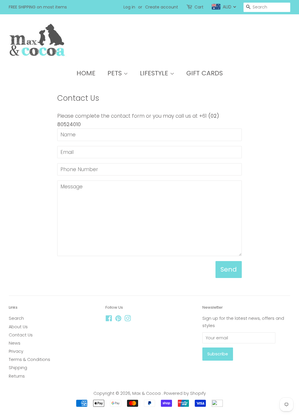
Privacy (16, 351)
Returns (17, 376)
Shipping (18, 368)
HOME (86, 73)
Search (16, 318)
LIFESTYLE (155, 73)
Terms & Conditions (29, 359)
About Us (18, 327)
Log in (129, 7)
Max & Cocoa (147, 393)
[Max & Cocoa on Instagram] (127, 319)
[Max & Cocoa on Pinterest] (118, 319)
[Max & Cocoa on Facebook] (108, 319)
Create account (161, 7)
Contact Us (21, 335)
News (14, 343)
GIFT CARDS (204, 73)
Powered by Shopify (185, 393)
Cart (199, 7)
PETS (115, 73)
